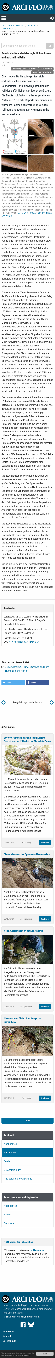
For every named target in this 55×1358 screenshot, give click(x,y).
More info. (27, 1355)
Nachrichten (10, 1144)
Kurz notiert (7, 28)
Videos (7, 1214)
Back (27, 1120)
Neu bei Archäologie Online (18, 1178)
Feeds (7, 1161)
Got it (45, 1354)
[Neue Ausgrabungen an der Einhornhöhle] (27, 949)
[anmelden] (52, 18)
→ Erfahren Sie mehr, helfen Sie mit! (21, 1316)
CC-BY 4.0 (7, 216)
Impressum (8, 1331)
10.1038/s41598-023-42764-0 (22, 641)
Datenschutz (9, 1340)
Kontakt (7, 1336)
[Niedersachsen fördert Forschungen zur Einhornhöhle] (27, 1040)
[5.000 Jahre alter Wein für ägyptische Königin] (52, 702)
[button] (13, 682)
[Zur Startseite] (27, 7)
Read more (45, 842)
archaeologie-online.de (12, 25)
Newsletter (38, 1250)
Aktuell (31, 25)
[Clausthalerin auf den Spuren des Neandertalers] (27, 872)
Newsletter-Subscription (21, 1242)
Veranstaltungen (12, 1170)
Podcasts (9, 1223)
